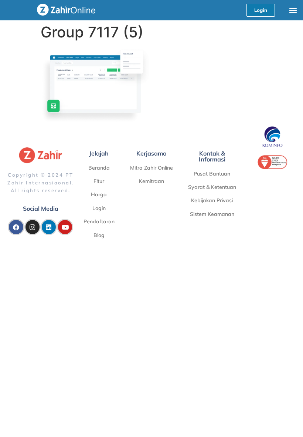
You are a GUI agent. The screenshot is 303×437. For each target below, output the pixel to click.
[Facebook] (16, 227)
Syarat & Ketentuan (212, 187)
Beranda (99, 167)
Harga (99, 194)
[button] (293, 10)
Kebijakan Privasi (212, 200)
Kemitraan (151, 181)
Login (99, 208)
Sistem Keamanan (212, 214)
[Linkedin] (49, 227)
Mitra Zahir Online (151, 167)
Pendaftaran (99, 221)
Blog (99, 235)
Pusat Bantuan (212, 173)
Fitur (98, 181)
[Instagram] (32, 227)
